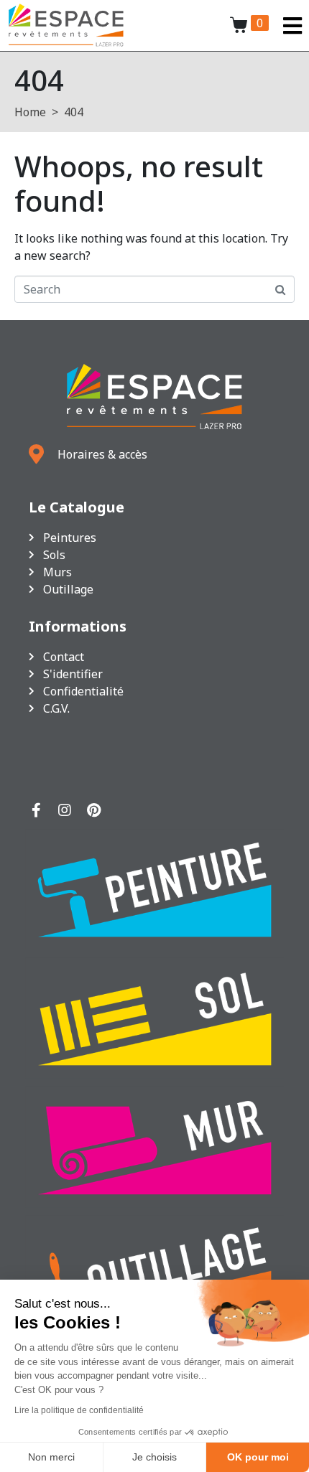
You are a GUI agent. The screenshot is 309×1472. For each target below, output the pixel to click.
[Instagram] (64, 810)
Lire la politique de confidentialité (79, 1410)
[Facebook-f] (36, 810)
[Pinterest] (93, 810)
